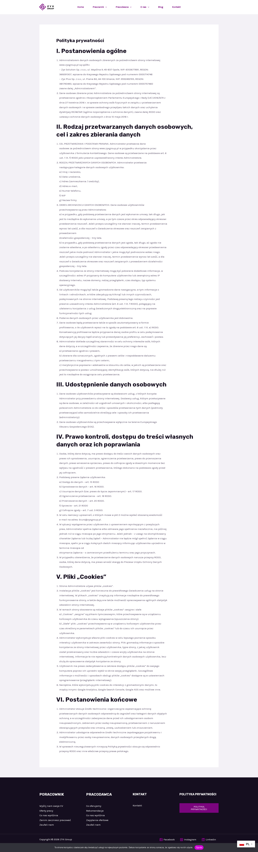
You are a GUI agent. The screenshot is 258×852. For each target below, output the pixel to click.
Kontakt (176, 7)
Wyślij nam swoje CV (51, 805)
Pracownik (98, 7)
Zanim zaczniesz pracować (55, 820)
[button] (105, 7)
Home (80, 7)
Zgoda (199, 847)
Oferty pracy (46, 810)
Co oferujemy (93, 805)
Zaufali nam (46, 824)
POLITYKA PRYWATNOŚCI (199, 808)
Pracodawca (122, 7)
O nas (143, 7)
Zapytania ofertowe (97, 820)
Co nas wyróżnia (48, 815)
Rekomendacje (95, 810)
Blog (160, 7)
